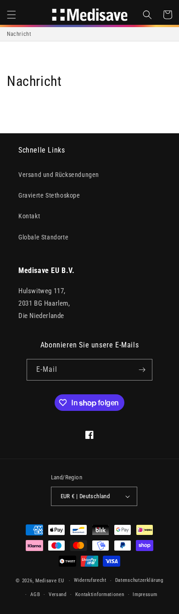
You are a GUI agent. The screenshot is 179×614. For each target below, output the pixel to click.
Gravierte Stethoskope (49, 195)
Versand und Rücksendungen (58, 174)
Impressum (145, 594)
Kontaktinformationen (99, 594)
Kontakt (29, 216)
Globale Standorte (43, 237)
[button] (11, 15)
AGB (35, 594)
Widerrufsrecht (90, 580)
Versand (58, 594)
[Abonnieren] (142, 370)
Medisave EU (49, 581)
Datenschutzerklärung (139, 580)
